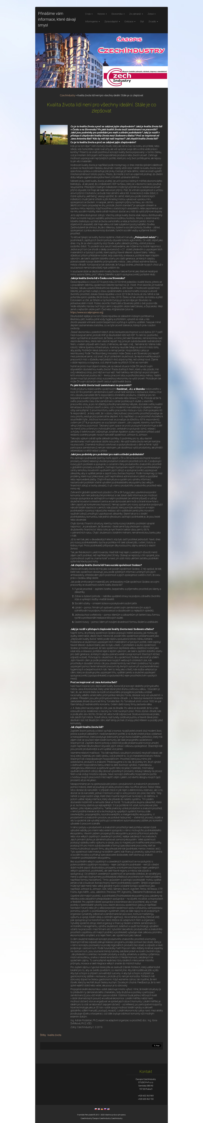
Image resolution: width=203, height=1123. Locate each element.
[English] (99, 1109)
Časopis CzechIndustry (101, 1118)
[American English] (108, 1109)
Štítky (43, 1035)
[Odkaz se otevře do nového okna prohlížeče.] (54, 134)
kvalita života (54, 1035)
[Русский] (105, 1109)
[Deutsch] (102, 1109)
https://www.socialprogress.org (86, 312)
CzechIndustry (67, 95)
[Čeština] (96, 1109)
